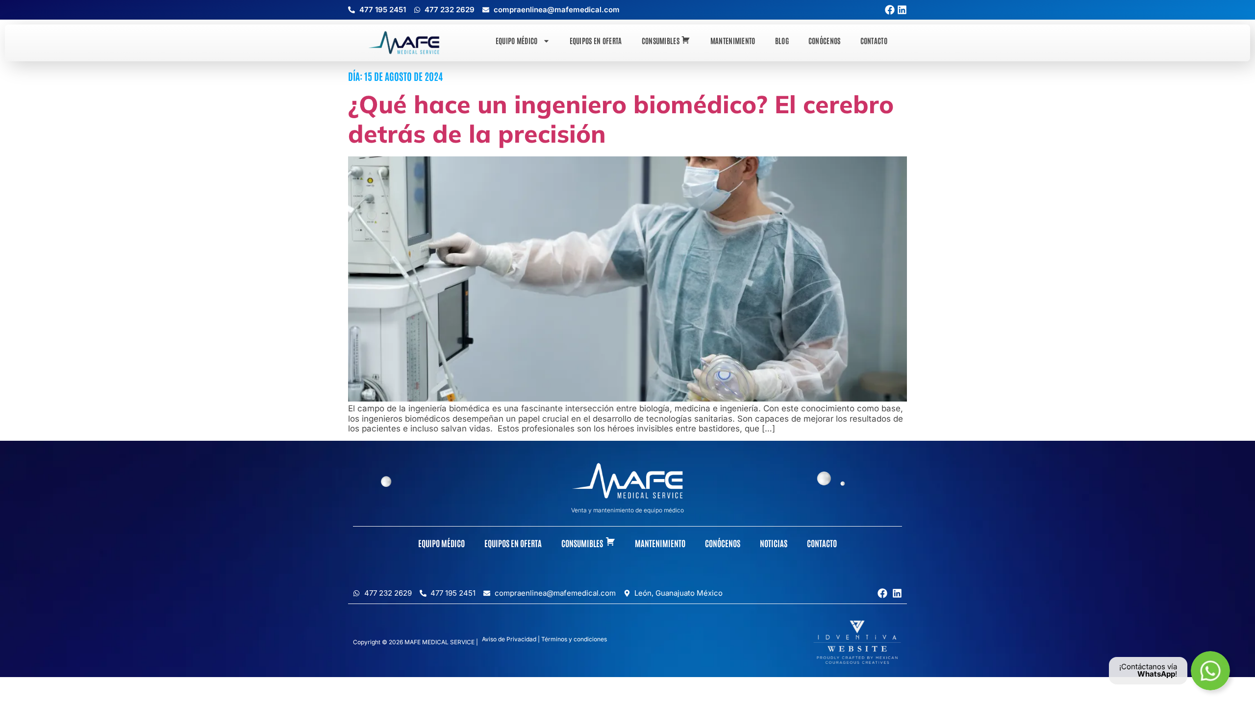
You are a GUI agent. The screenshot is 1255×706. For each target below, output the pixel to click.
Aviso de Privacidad (509, 639)
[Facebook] (890, 10)
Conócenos (824, 40)
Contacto (873, 40)
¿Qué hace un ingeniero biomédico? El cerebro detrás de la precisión (621, 119)
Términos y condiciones (574, 639)
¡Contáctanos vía (1148, 666)
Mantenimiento (732, 40)
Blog (782, 40)
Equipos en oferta (596, 40)
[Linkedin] (902, 10)
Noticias (773, 542)
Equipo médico (517, 40)
